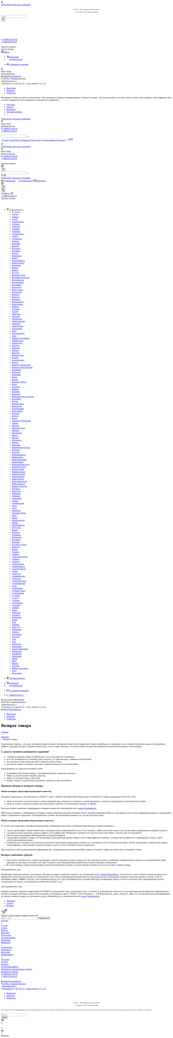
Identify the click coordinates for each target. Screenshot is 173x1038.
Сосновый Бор (18, 583)
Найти (4, 1018)
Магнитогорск (18, 428)
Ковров (15, 389)
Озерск (15, 501)
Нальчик (16, 450)
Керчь (14, 377)
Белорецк (16, 251)
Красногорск (18, 404)
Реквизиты (6, 950)
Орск (14, 515)
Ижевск (15, 350)
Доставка (5, 959)
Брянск (15, 270)
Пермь (15, 523)
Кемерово (16, 375)
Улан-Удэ (16, 627)
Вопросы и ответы (9, 971)
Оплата (4, 962)
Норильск (16, 491)
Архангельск (18, 234)
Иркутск (16, 353)
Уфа (14, 639)
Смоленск (16, 578)
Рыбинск (16, 547)
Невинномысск (19, 455)
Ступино (16, 595)
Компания (5, 942)
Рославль (16, 540)
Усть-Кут (16, 637)
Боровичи (16, 265)
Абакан (15, 217)
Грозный (16, 316)
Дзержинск (17, 319)
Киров (15, 379)
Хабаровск (17, 646)
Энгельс (15, 666)
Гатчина (15, 309)
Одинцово (16, 498)
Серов (15, 571)
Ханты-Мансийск (20, 649)
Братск (15, 268)
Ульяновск (16, 629)
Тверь (14, 610)
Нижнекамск (18, 462)
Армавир (16, 231)
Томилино (16, 617)
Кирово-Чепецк (19, 382)
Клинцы (16, 387)
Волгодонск (17, 290)
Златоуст (16, 345)
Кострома (16, 399)
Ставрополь (17, 588)
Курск (14, 418)
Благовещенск (18, 260)
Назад (17, 212)
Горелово (16, 314)
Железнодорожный (20, 338)
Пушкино (16, 535)
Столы (4, 928)
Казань (15, 358)
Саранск (16, 559)
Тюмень (15, 625)
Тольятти (16, 615)
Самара (15, 554)
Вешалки (5, 933)
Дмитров (16, 324)
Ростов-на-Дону (19, 544)
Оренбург (16, 510)
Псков (15, 530)
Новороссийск (18, 474)
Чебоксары (17, 651)
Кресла (4, 930)
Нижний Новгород (20, 464)
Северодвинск (18, 566)
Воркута (16, 297)
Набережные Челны (21, 447)
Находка (16, 452)
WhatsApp (11, 93)
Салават (15, 552)
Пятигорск (17, 537)
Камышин (16, 370)
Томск (15, 620)
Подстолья (6, 935)
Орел (14, 508)
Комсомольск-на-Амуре (23, 396)
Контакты (5, 952)
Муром (15, 442)
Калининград (18, 360)
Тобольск (16, 612)
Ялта (14, 671)
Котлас (15, 401)
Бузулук (15, 273)
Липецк (15, 425)
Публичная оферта (9, 967)
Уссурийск (17, 634)
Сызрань (16, 600)
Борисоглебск (18, 263)
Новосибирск (18, 476)
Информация (7, 954)
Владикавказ (18, 282)
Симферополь (18, 576)
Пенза (14, 518)
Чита (14, 661)
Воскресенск (18, 302)
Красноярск (17, 411)
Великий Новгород (21, 277)
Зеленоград (17, 343)
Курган (15, 416)
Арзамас (16, 229)
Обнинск (16, 496)
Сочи (14, 586)
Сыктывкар (17, 603)
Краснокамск (18, 408)
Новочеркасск (18, 484)
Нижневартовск (19, 459)
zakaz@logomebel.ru (12, 76)
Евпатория (17, 328)
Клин (14, 384)
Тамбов (15, 608)
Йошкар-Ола (18, 355)
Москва (15, 438)
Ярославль (17, 673)
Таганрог (16, 605)
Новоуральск (18, 479)
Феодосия (16, 644)
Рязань (15, 549)
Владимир (16, 285)
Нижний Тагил (19, 467)
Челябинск (17, 654)
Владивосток (18, 280)
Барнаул (15, 246)
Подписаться (44, 918)
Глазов (15, 311)
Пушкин (16, 532)
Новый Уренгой (19, 486)
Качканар (16, 372)
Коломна (16, 391)
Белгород (16, 248)
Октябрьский (18, 503)
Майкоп (15, 430)
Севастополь (18, 564)
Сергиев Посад (19, 569)
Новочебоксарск (19, 481)
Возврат (5, 964)
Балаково (16, 243)
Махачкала (17, 433)
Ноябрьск (16, 493)
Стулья (4, 925)
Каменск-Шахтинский (22, 367)
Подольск (16, 527)
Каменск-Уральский (21, 365)
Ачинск (15, 241)
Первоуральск (18, 520)
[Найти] (3, 19)
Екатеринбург (18, 333)
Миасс (15, 435)
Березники (17, 256)
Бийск (15, 258)
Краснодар (17, 406)
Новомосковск (18, 472)
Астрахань (17, 239)
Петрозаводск (18, 525)
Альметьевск (18, 222)
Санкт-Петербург (20, 557)
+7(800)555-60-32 (10, 39)
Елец (14, 336)
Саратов (15, 561)
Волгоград (17, 287)
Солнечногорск (19, 581)
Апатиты (16, 226)
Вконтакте (11, 88)
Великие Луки (18, 275)
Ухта (14, 641)
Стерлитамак (18, 593)
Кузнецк (16, 413)
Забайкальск (17, 341)
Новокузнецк (18, 469)
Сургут (15, 598)
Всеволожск (17, 304)
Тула (14, 622)
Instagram (10, 90)
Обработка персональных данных (16, 969)
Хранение (5, 940)
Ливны (15, 423)
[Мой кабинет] (2, 166)
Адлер (15, 219)
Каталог (5, 920)
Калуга (15, 362)
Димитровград (18, 321)
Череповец (17, 656)
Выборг (15, 307)
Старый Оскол (18, 591)
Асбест (15, 236)
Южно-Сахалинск (20, 668)
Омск (14, 506)
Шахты (15, 663)
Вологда (15, 294)
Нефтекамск (17, 457)
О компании (6, 947)
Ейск (14, 331)
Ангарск (16, 224)
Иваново (16, 348)
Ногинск (16, 489)
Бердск (15, 253)
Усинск (15, 632)
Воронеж (16, 299)
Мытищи (16, 445)
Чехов (14, 658)
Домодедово (17, 326)
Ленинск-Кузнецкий (21, 421)
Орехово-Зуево (19, 513)
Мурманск (16, 440)
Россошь (16, 542)
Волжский (16, 292)
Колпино (16, 394)
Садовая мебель (8, 937)
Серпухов (16, 574)
